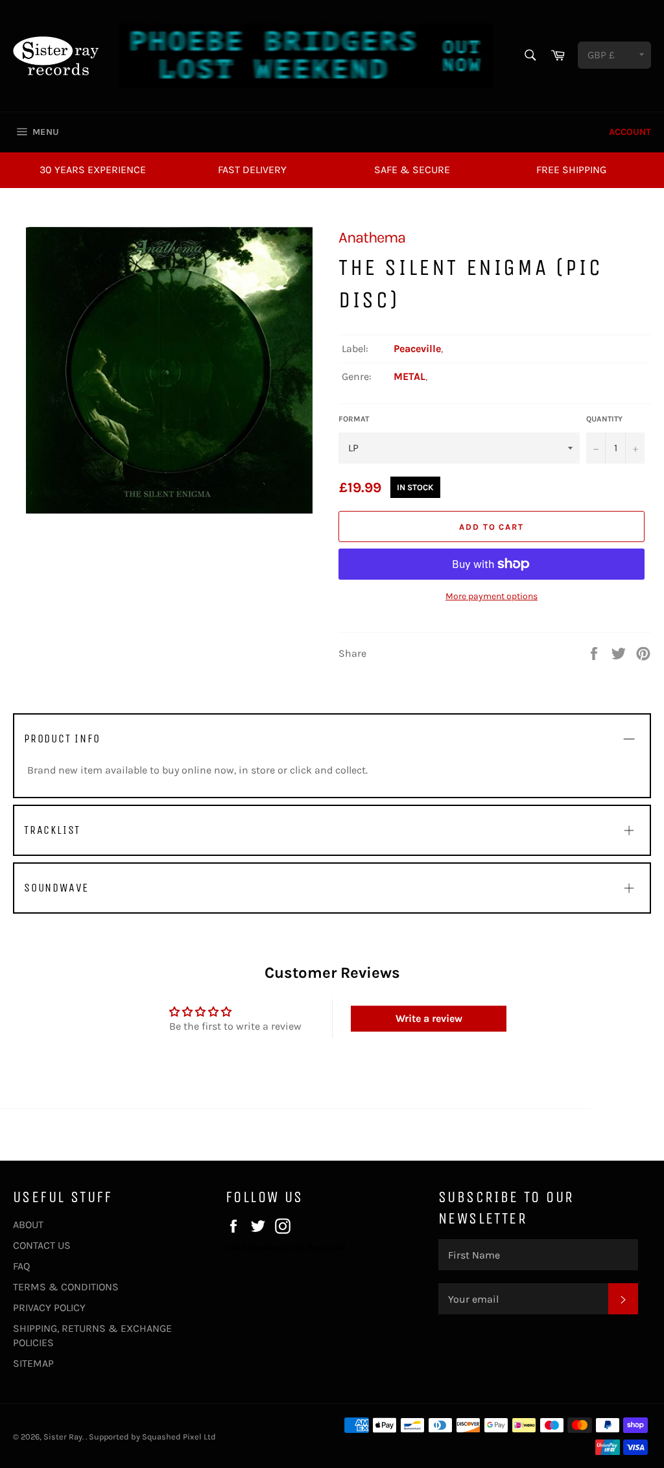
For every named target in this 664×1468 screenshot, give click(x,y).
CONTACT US (42, 1245)
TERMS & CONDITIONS (66, 1287)
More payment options (491, 596)
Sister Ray (62, 1436)
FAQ (21, 1266)
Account (630, 131)
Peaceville (417, 348)
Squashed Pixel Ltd (179, 1436)
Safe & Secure (412, 169)
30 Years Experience (93, 169)
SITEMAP (33, 1363)
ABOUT (28, 1224)
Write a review (429, 1018)
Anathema (371, 237)
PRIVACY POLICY (49, 1307)
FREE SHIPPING (571, 169)
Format (353, 418)
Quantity (604, 418)
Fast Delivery (252, 169)
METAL (409, 376)
